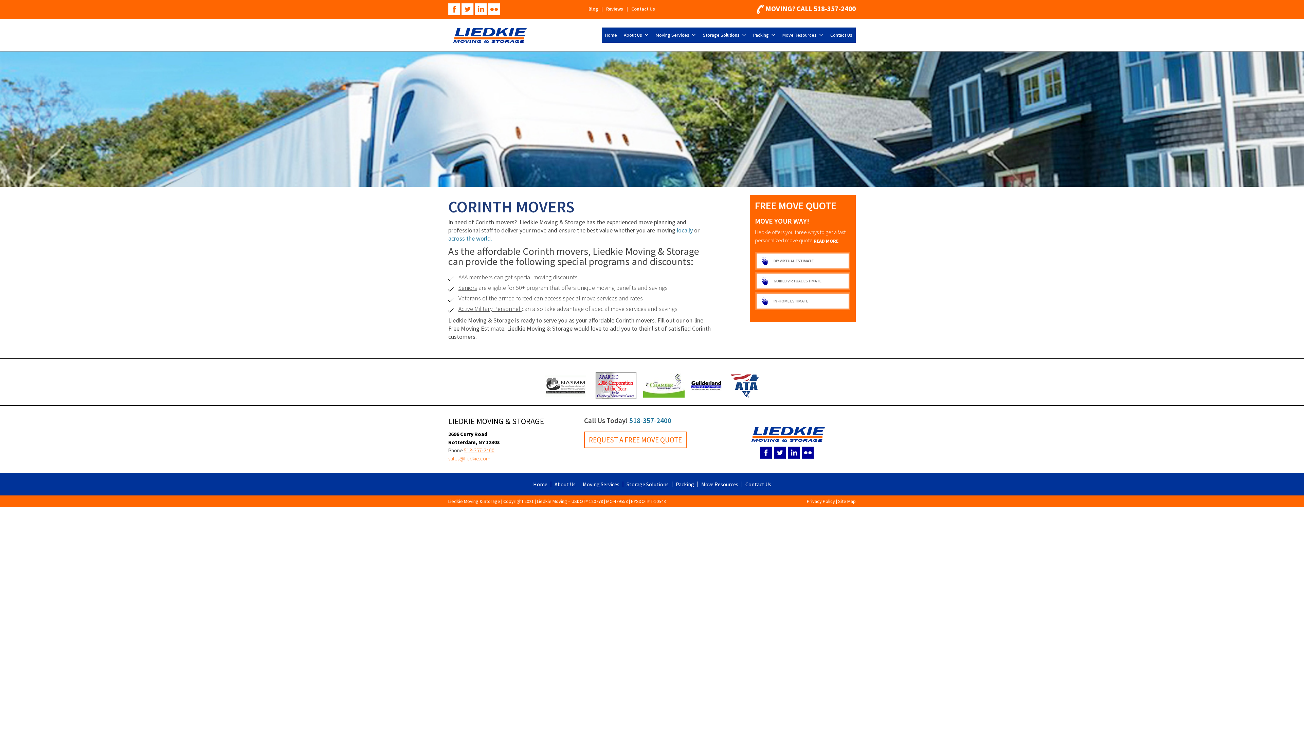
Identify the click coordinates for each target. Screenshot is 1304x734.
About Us (633, 35)
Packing (761, 35)
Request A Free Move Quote (635, 439)
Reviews (614, 9)
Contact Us (643, 9)
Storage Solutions (721, 35)
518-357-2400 (835, 8)
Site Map (847, 501)
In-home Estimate (791, 300)
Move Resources (799, 35)
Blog (593, 9)
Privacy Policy (821, 501)
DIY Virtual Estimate (794, 260)
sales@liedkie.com (469, 458)
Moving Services (672, 35)
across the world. (470, 238)
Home (611, 35)
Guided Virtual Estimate (797, 280)
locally (685, 230)
